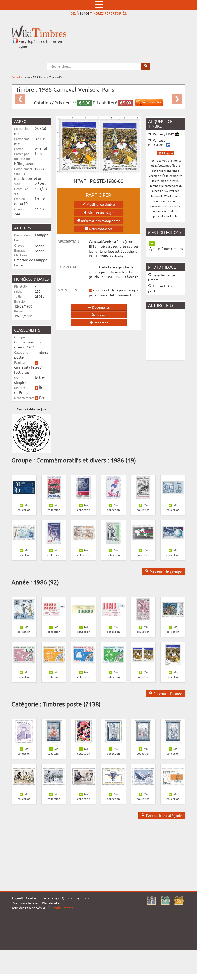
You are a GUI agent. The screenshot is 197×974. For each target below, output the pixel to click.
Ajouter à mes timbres (166, 248)
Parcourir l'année (167, 693)
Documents (100, 307)
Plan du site (51, 903)
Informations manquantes (100, 220)
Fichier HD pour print (162, 288)
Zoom (100, 315)
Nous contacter (100, 229)
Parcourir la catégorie (163, 815)
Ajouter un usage (100, 212)
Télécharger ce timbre (161, 277)
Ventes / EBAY (163, 134)
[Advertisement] (171, 334)
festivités (22, 372)
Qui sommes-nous (75, 898)
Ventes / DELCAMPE (157, 142)
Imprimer (100, 322)
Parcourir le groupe (165, 571)
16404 (84, 13)
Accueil (16, 77)
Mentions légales (26, 903)
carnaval (21, 367)
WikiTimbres (63, 907)
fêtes (35, 367)
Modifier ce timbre (100, 204)
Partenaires (50, 898)
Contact (32, 898)
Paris (43, 397)
